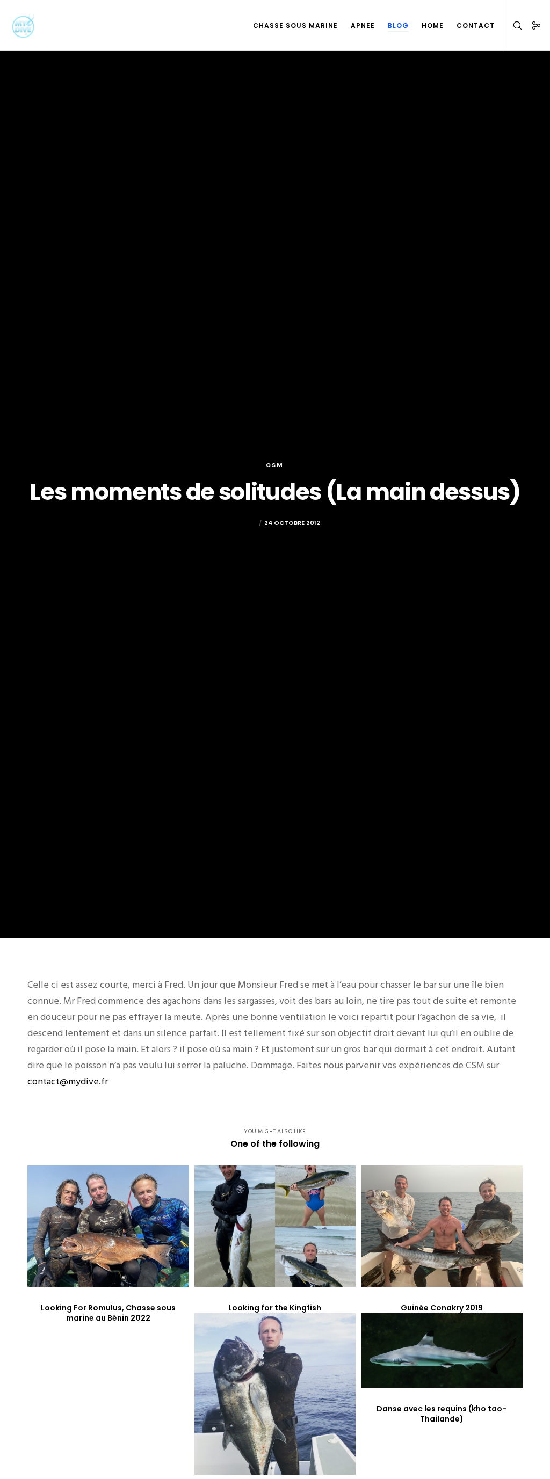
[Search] (513, 25)
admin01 (243, 523)
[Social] (532, 25)
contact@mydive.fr (67, 1081)
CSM (275, 465)
